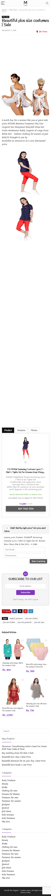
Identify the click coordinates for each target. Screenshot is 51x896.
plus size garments (25, 622)
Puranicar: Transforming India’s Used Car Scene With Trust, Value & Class (24, 747)
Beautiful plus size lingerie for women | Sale (12, 709)
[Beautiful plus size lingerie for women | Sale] (14, 679)
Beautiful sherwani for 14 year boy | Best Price (23, 760)
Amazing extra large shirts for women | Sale (12, 664)
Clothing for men (9, 790)
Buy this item (26, 508)
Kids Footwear (8, 818)
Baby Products (8, 780)
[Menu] (3, 3)
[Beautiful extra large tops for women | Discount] (37, 639)
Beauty (5, 783)
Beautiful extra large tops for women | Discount (36, 665)
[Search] (47, 3)
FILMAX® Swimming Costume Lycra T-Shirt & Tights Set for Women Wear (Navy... (25, 471)
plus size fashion (9, 622)
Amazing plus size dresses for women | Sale (36, 704)
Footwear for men (10, 797)
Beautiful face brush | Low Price (17, 764)
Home (4, 10)
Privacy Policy (26, 892)
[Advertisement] (25, 51)
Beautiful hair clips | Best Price (16, 757)
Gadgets (6, 804)
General (5, 807)
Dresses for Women (11, 794)
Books (4, 787)
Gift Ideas (6, 811)
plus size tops (39, 622)
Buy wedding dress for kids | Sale (17, 753)
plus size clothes (32, 618)
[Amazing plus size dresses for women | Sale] (37, 679)
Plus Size (13, 10)
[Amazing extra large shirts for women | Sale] (13, 639)
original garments (16, 618)
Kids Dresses (8, 814)
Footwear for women (11, 801)
